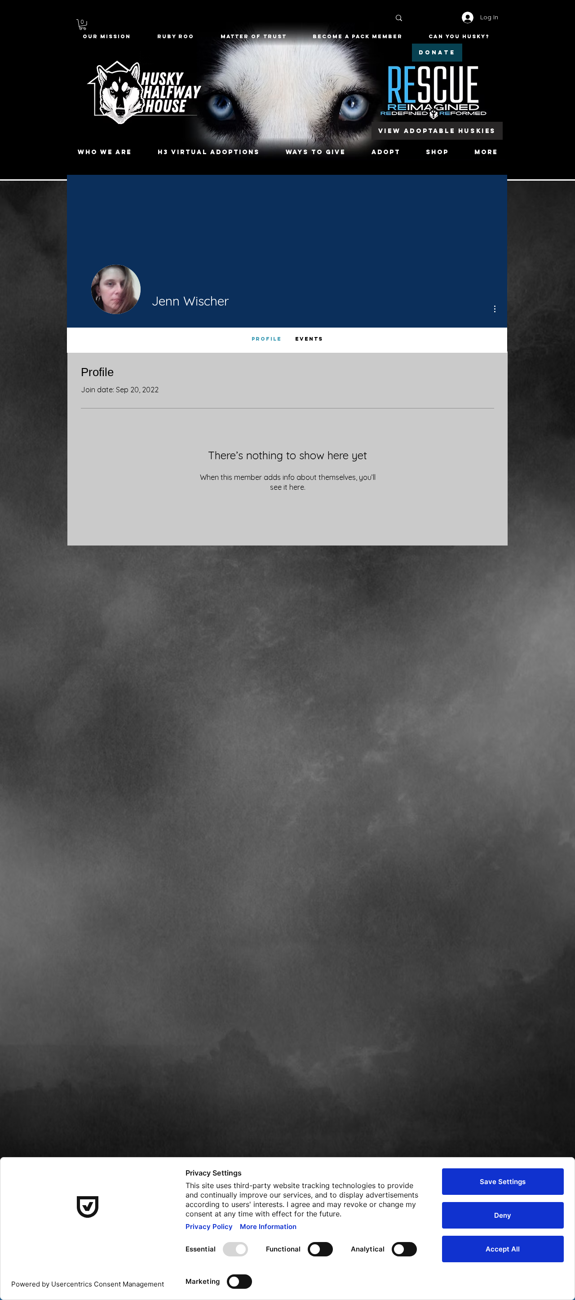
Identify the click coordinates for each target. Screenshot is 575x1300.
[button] (82, 24)
